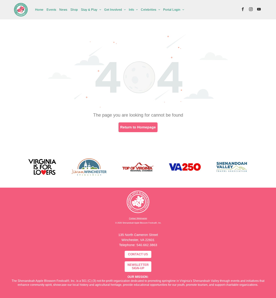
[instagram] (251, 9)
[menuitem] (39, 9)
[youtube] (259, 9)
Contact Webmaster (138, 218)
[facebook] (243, 9)
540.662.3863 (146, 245)
